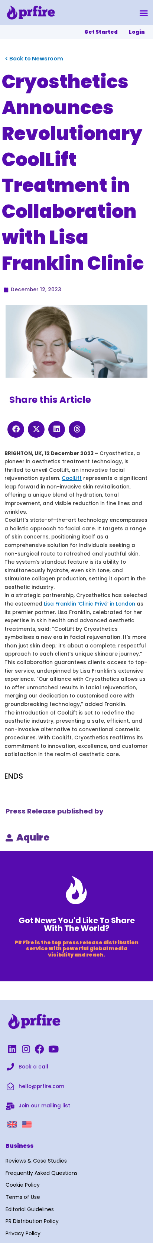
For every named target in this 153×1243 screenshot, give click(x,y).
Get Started (101, 32)
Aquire (32, 837)
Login (137, 32)
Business (19, 1146)
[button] (143, 13)
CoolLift (72, 478)
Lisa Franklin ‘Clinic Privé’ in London (89, 603)
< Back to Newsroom (34, 58)
